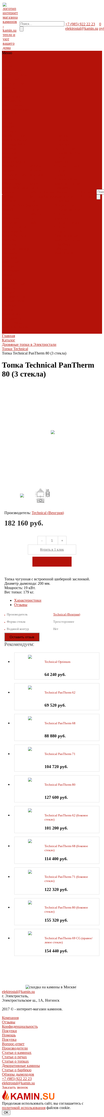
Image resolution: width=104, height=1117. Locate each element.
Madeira (8, 205)
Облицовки (12, 70)
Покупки (9, 1031)
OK (6, 1112)
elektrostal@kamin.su (81, 28)
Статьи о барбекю (67, 185)
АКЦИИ (9, 114)
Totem (23, 175)
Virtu (20, 301)
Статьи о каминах (61, 159)
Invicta (7, 140)
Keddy (7, 236)
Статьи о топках (61, 172)
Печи (6, 75)
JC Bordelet (9, 294)
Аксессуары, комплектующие (16, 107)
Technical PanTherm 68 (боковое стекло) (66, 848)
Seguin (20, 162)
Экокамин (10, 179)
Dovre (17, 218)
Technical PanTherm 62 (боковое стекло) (66, 817)
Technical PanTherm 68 (60, 723)
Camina (8, 192)
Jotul (6, 231)
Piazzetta (9, 149)
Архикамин (12, 270)
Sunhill (7, 209)
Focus (7, 292)
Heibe (7, 331)
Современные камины (13, 85)
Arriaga (8, 266)
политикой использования (23, 1108)
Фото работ (34, 220)
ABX (6, 188)
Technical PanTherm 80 (60, 784)
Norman (8, 310)
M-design (9, 144)
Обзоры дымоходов (63, 194)
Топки (7, 66)
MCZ (22, 144)
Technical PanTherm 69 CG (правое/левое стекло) (69, 940)
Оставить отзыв (22, 637)
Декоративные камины (66, 181)
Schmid (8, 162)
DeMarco (9, 275)
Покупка (61, 144)
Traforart (9, 301)
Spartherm (10, 166)
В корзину (52, 561)
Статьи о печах (66, 166)
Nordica (20, 236)
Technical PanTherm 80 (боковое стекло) (66, 909)
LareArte (9, 201)
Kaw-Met (18, 231)
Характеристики (27, 600)
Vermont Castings (16, 249)
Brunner (8, 127)
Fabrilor (8, 135)
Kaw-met (21, 140)
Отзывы (20, 605)
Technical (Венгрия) (48, 513)
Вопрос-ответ (65, 149)
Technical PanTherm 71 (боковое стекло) (66, 879)
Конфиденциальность (20, 1026)
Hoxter (20, 135)
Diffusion (9, 131)
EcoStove (9, 223)
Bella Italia (20, 188)
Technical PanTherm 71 (60, 754)
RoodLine (10, 157)
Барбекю (9, 92)
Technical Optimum (57, 662)
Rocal (20, 297)
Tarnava (8, 170)
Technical (9, 175)
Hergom (8, 227)
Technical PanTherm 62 (60, 692)
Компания (10, 1018)
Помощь (9, 1035)
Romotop (9, 153)
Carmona (9, 279)
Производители (67, 153)
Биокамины (12, 101)
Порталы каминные (14, 77)
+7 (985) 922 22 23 (80, 24)
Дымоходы (11, 96)
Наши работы (35, 190)
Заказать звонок (15, 1087)
